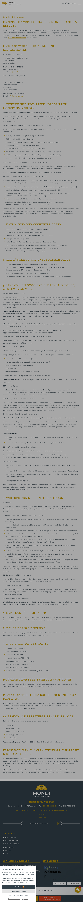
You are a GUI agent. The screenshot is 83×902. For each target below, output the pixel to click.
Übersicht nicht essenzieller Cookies (18, 895)
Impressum (25, 899)
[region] (18, 877)
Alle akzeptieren (17, 887)
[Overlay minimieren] (33, 869)
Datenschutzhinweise (14, 899)
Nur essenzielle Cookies (18, 891)
